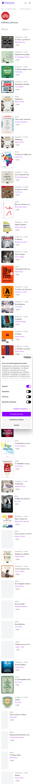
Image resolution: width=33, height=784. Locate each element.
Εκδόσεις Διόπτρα (25, 9)
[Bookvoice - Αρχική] (8, 3)
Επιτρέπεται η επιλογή (16, 419)
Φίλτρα (5, 29)
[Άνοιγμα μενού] (29, 3)
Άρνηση (16, 425)
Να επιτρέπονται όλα (16, 414)
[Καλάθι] (25, 3)
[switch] (28, 391)
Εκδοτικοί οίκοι (11, 9)
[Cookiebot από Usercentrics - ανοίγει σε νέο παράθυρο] (23, 357)
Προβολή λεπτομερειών (21, 409)
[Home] (2, 9)
